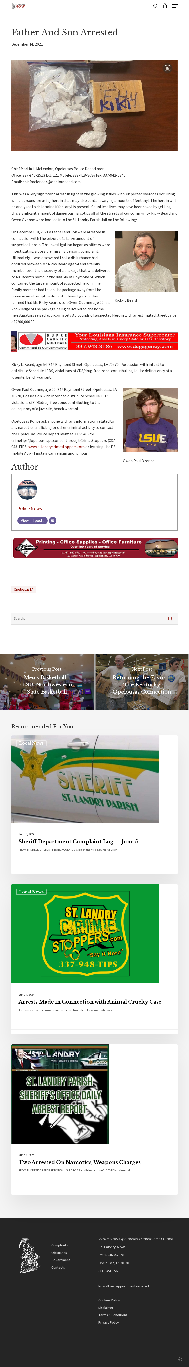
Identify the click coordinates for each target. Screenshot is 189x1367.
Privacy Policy (108, 1322)
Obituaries (59, 1252)
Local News (31, 743)
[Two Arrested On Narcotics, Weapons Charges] (94, 1119)
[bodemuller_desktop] (94, 561)
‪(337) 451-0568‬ (108, 1271)
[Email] (52, 520)
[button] (175, 5)
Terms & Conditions (112, 1315)
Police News (29, 508)
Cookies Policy (109, 1300)
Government (60, 1260)
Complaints (59, 1245)
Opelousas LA (23, 589)
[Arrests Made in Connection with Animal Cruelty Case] (94, 959)
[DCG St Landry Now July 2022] (94, 354)
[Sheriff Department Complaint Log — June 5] (94, 804)
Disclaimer (105, 1307)
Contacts (58, 1267)
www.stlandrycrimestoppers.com (56, 447)
